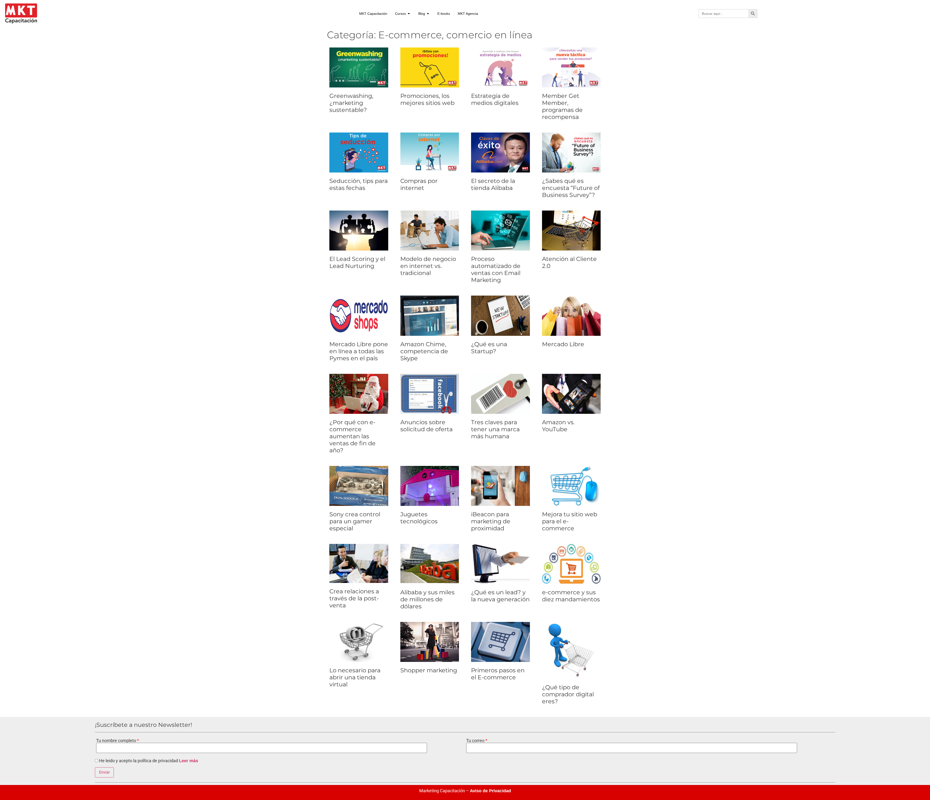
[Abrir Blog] (428, 13)
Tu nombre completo (116, 740)
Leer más (188, 760)
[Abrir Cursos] (409, 13)
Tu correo (475, 740)
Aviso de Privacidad (490, 790)
